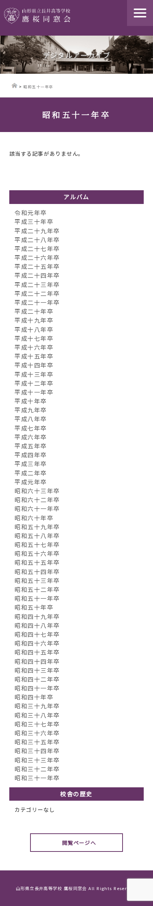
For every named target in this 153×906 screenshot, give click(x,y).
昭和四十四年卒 (37, 661)
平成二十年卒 (33, 311)
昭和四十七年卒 (37, 634)
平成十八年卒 (33, 329)
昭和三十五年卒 (37, 742)
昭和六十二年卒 (37, 499)
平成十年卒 (30, 401)
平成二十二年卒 (37, 293)
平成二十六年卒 (37, 257)
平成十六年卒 (33, 347)
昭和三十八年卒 (37, 715)
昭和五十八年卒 (37, 535)
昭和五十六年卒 (37, 553)
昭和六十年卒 (33, 518)
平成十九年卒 (33, 320)
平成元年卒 (30, 482)
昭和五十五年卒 (37, 562)
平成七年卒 (30, 428)
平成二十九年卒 (37, 231)
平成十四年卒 (33, 365)
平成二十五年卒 (37, 266)
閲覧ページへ (79, 842)
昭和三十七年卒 (37, 724)
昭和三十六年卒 (37, 733)
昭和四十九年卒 (37, 616)
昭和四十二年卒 (37, 679)
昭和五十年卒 (33, 607)
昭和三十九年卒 (37, 706)
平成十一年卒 (33, 392)
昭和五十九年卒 (37, 527)
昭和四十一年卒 (37, 688)
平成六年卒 (30, 437)
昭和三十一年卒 (37, 778)
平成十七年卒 (33, 338)
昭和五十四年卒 (37, 571)
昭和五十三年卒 (37, 580)
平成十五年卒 (33, 356)
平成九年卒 (30, 410)
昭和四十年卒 (33, 697)
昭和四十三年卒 (37, 670)
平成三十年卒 (33, 221)
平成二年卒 (30, 473)
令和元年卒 (30, 212)
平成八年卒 (30, 419)
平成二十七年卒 (37, 248)
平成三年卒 (30, 463)
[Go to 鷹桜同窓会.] (14, 86)
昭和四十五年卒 (37, 652)
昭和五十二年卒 (37, 589)
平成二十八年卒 (37, 239)
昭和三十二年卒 (37, 769)
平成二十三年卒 (37, 284)
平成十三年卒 (33, 374)
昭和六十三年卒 (37, 491)
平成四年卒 (30, 455)
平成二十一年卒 (37, 302)
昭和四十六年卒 (37, 643)
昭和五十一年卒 (37, 598)
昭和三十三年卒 (37, 760)
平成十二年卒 (33, 383)
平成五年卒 (30, 446)
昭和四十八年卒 (37, 625)
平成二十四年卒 (37, 275)
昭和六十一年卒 (37, 508)
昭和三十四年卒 (37, 751)
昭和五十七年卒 (37, 544)
